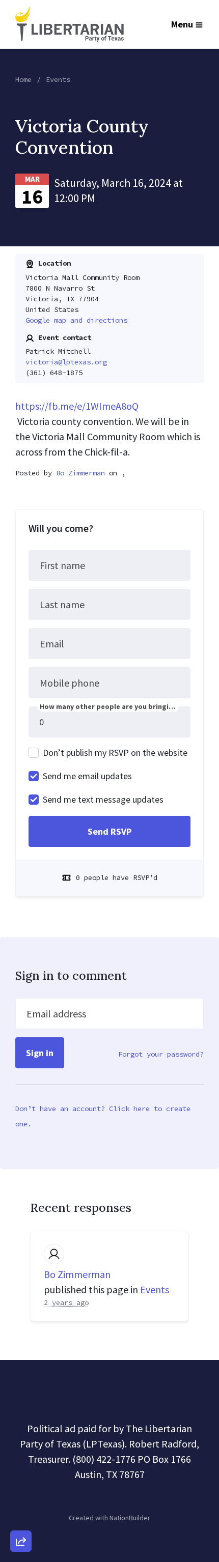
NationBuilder (130, 1517)
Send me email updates (87, 776)
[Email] (21, 1429)
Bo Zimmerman (80, 472)
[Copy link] (21, 1400)
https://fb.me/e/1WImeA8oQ (77, 406)
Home (23, 79)
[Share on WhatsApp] (21, 1516)
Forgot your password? (161, 1054)
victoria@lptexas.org (66, 361)
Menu (182, 24)
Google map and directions (76, 320)
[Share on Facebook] (21, 1487)
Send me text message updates (103, 799)
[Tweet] (21, 1458)
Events (58, 79)
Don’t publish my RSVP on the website (115, 752)
